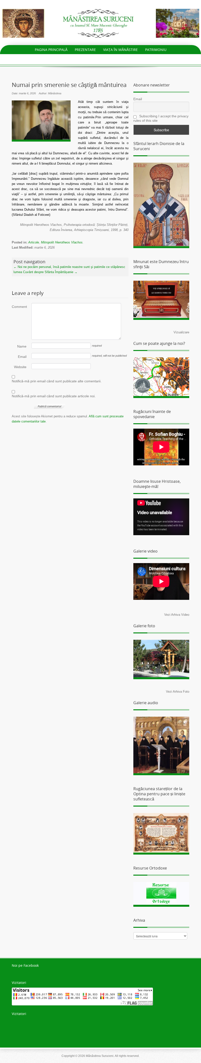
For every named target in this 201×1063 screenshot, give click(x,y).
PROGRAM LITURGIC (66, 58)
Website (20, 367)
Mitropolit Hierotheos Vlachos (62, 242)
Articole (33, 242)
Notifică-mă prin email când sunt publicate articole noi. (54, 396)
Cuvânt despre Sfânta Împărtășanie (50, 272)
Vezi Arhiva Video (176, 614)
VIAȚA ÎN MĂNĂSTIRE (120, 49)
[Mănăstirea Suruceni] (100, 23)
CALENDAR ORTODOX (108, 58)
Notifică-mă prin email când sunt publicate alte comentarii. (56, 381)
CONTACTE (142, 58)
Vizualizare (181, 332)
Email (22, 357)
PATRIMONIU (155, 49)
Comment (19, 307)
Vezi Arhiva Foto (177, 691)
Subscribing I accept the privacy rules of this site (160, 118)
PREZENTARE (85, 49)
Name (21, 346)
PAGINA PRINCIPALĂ (51, 49)
